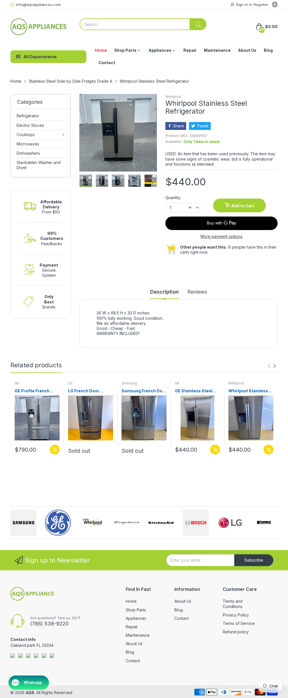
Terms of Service (239, 623)
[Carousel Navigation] (272, 366)
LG (70, 383)
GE (17, 383)
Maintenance (138, 635)
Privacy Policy (236, 615)
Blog (130, 652)
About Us (134, 643)
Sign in (242, 4)
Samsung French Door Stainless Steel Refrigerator (144, 391)
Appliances (136, 618)
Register (261, 4)
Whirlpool (173, 96)
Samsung (129, 383)
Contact (133, 660)
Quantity (173, 197)
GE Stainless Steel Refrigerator (193, 391)
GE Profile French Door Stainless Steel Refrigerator (35, 391)
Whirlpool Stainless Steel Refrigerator (248, 391)
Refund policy (236, 631)
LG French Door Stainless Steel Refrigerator (83, 391)
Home (131, 601)
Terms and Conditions (232, 604)
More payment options (221, 236)
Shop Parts (136, 609)
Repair (132, 626)
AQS (30, 692)
